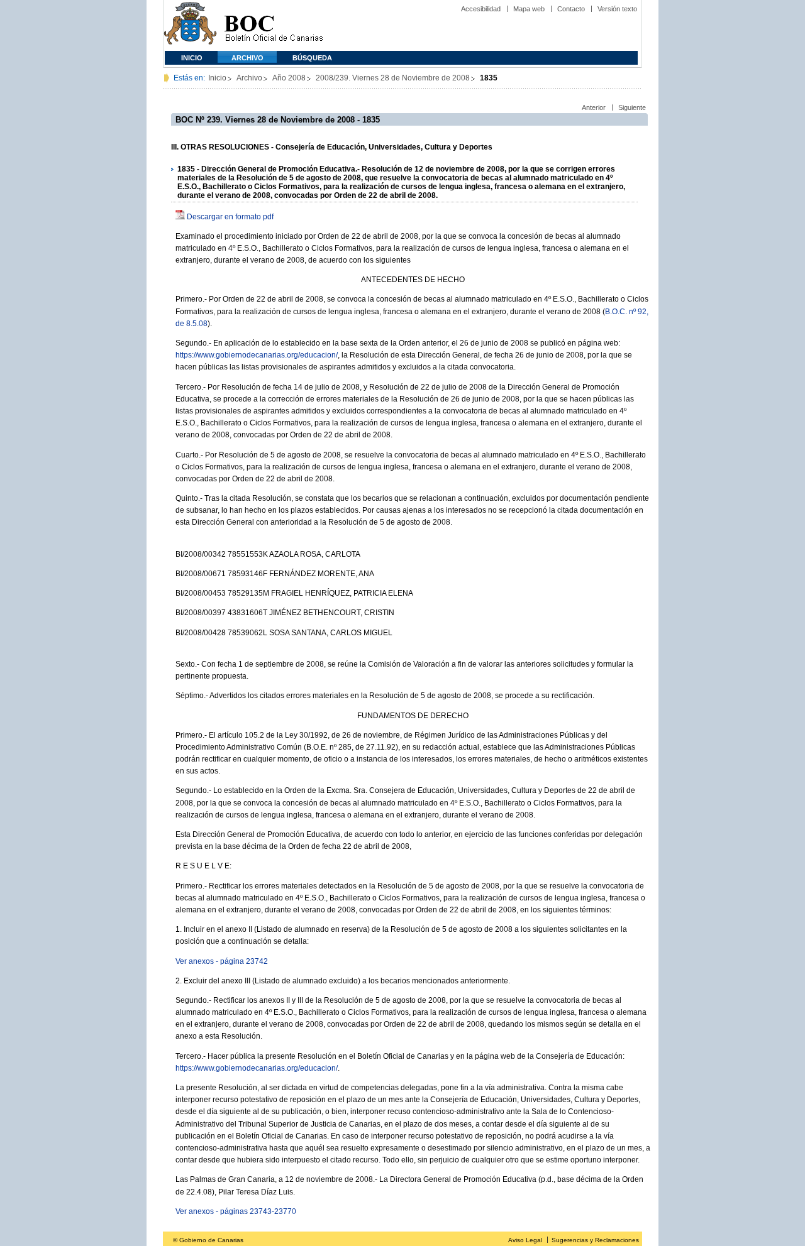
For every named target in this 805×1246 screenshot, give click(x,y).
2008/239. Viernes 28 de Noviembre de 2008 (393, 78)
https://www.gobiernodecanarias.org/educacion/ (256, 355)
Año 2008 (289, 78)
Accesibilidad (481, 9)
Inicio (192, 58)
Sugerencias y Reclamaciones (595, 1240)
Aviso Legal (525, 1240)
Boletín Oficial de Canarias (273, 25)
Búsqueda (312, 58)
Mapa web (529, 9)
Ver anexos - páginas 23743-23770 (235, 1211)
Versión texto (617, 9)
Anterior (594, 107)
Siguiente (632, 107)
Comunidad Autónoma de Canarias (190, 25)
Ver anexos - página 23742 (221, 961)
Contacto (571, 9)
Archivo (247, 58)
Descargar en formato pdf (230, 216)
